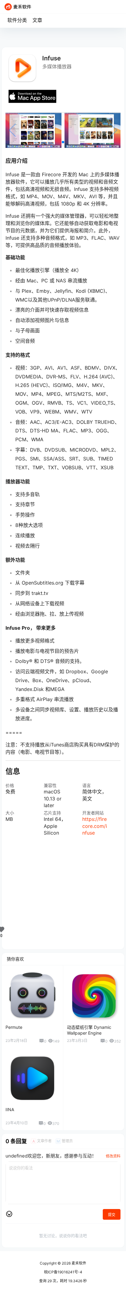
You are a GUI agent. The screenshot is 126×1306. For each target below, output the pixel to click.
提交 (111, 1214)
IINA (10, 1109)
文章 (37, 20)
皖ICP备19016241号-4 (63, 1272)
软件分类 (17, 20)
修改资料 (113, 1156)
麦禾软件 (78, 1263)
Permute (14, 1027)
